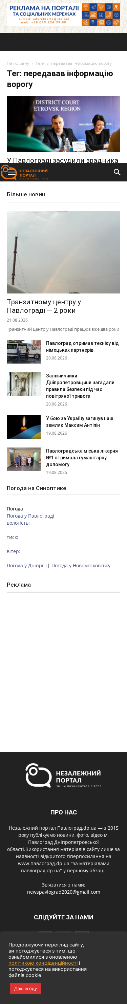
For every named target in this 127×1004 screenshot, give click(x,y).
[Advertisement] (63, 96)
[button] (117, 172)
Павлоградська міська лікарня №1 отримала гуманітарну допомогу (82, 457)
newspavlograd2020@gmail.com (63, 892)
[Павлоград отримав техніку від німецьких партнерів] (24, 352)
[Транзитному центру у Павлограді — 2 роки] (63, 252)
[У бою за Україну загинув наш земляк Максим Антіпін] (24, 427)
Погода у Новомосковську (80, 565)
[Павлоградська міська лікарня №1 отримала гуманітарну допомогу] (24, 459)
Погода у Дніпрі (25, 565)
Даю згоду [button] (25, 988)
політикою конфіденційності (43, 963)
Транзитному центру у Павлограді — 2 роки (44, 306)
